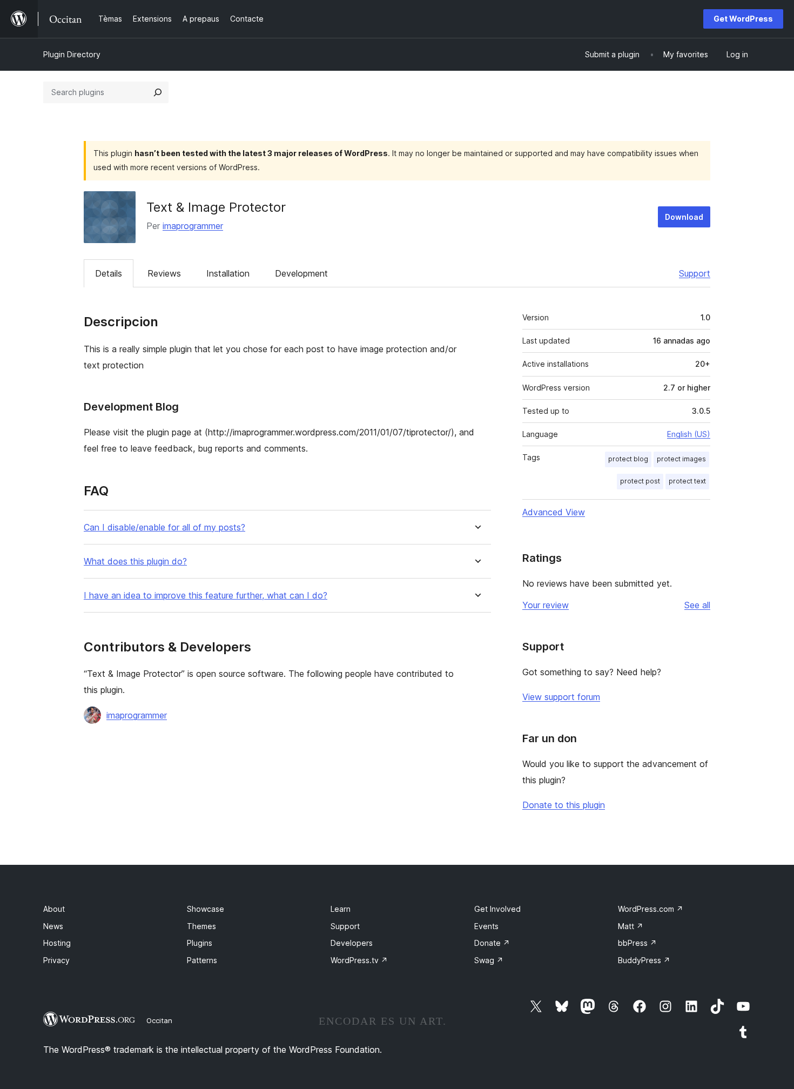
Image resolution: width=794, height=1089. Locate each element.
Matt (630, 926)
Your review (545, 605)
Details (108, 273)
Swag (488, 960)
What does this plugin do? (135, 561)
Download (684, 216)
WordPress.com (650, 908)
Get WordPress (743, 18)
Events (486, 926)
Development (301, 273)
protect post (640, 481)
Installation (228, 273)
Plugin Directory (71, 54)
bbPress (637, 942)
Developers (352, 942)
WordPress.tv (359, 960)
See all (697, 605)
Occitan (159, 1020)
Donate (492, 942)
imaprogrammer (193, 225)
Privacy (56, 960)
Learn (341, 908)
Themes (201, 926)
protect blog (628, 459)
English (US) (688, 434)
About (54, 908)
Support (694, 273)
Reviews (164, 273)
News (53, 926)
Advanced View (553, 512)
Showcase (205, 908)
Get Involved (497, 908)
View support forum (561, 696)
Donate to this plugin (563, 804)
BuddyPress (644, 960)
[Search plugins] (158, 92)
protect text (687, 481)
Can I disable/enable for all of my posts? (164, 527)
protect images (681, 459)
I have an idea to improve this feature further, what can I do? (205, 595)
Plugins (199, 942)
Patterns (202, 960)
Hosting (57, 942)
